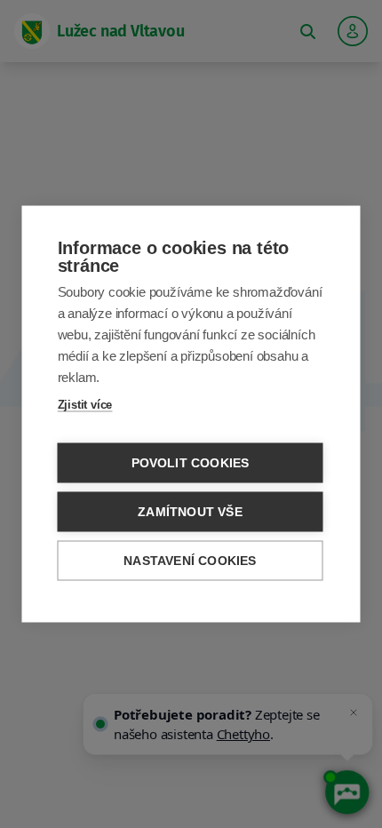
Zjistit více (85, 404)
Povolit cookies (190, 463)
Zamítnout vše (190, 512)
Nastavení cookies (189, 561)
